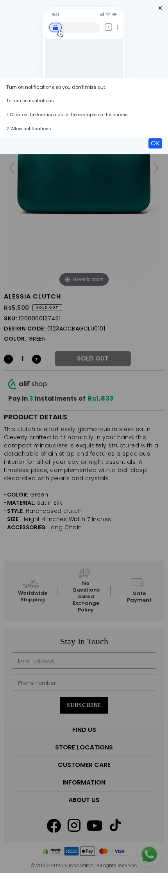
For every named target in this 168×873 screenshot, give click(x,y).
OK (155, 143)
